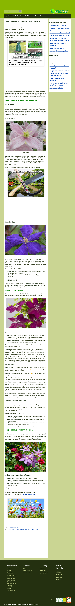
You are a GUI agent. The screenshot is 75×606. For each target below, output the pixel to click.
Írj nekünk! (58, 579)
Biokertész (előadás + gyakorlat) (9, 570)
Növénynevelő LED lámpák (58, 25)
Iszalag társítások (16, 488)
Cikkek (25, 568)
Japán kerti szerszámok (57, 48)
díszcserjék (12, 529)
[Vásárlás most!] (25, 52)
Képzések (8, 16)
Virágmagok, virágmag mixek (59, 51)
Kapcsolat (38, 16)
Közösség (43, 566)
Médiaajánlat (59, 577)
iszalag (17, 529)
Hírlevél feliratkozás (29, 494)
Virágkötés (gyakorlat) (56, 88)
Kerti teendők (26, 572)
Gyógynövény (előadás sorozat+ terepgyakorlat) (11, 575)
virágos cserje (35, 529)
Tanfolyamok (12, 566)
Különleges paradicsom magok (59, 36)
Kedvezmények (11, 590)
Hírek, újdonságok (27, 570)
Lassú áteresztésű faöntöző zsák (60, 33)
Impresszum (59, 576)
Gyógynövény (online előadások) (60, 71)
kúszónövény (28, 529)
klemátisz (22, 529)
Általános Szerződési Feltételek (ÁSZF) (60, 572)
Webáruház (29, 16)
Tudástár (18, 16)
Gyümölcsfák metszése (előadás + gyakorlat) (11, 583)
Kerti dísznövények (13, 527)
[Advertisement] (37, 3)
